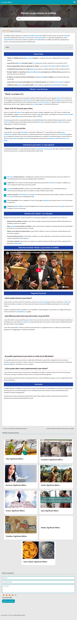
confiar (52, 182)
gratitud (16, 206)
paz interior (29, 58)
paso (12, 196)
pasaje (10, 120)
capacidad (13, 226)
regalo (37, 63)
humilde (71, 114)
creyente (60, 122)
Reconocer (10, 177)
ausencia (31, 72)
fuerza (8, 138)
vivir (57, 82)
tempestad (7, 39)
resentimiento (23, 194)
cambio (25, 322)
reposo (59, 98)
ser (18, 327)
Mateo (53, 66)
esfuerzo (66, 302)
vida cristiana (18, 243)
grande (47, 200)
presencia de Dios (44, 102)
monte (18, 112)
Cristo (5, 122)
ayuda (62, 206)
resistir (15, 138)
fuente (20, 63)
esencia (36, 39)
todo (63, 132)
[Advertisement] (38, 164)
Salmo (46, 66)
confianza (57, 138)
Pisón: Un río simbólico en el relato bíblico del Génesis (15, 428)
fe (54, 63)
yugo (39, 114)
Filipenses (64, 66)
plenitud (55, 85)
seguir (8, 364)
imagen (58, 100)
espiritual (32, 69)
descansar (29, 100)
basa (31, 320)
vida (62, 85)
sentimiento (63, 134)
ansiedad (38, 72)
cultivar (20, 85)
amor (65, 138)
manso (65, 114)
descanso (18, 116)
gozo (62, 82)
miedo (26, 138)
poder (5, 140)
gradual (47, 302)
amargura (32, 194)
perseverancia (48, 149)
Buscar (9, 188)
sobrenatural (24, 132)
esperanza (51, 138)
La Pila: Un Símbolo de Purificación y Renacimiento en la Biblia (60, 428)
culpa (41, 122)
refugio (36, 104)
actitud (41, 77)
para (43, 85)
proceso (42, 302)
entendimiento (8, 134)
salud (21, 238)
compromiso (39, 149)
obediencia (21, 311)
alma (13, 39)
